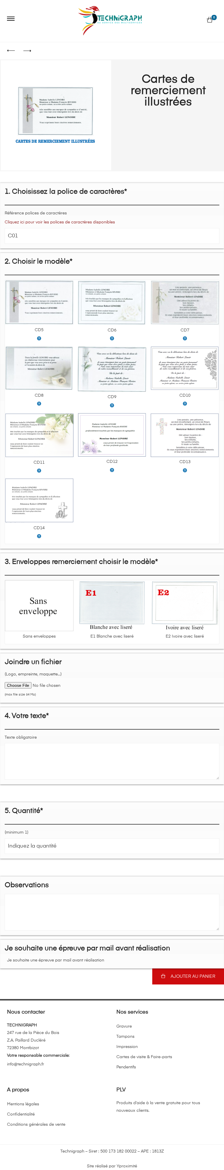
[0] (210, 20)
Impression (127, 1047)
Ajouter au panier (193, 976)
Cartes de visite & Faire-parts (144, 1057)
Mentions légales (23, 1104)
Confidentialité (21, 1114)
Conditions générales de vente (36, 1125)
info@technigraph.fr (25, 1064)
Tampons (125, 1037)
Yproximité (127, 1166)
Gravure (124, 1026)
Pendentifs (126, 1067)
